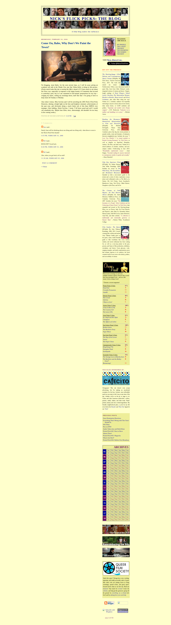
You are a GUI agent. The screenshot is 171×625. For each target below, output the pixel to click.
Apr (120, 450)
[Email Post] (74, 116)
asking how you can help (118, 595)
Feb (112, 450)
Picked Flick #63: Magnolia (112, 435)
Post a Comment (49, 163)
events (120, 589)
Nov (123, 453)
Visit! (106, 409)
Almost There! (107, 433)
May (123, 450)
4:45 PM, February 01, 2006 (52, 135)
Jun (127, 450)
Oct (120, 453)
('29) (107, 312)
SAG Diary (106, 424)
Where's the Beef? (108, 438)
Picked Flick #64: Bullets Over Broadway (116, 440)
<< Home (44, 167)
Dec (127, 453)
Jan (108, 450)
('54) (109, 307)
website (105, 591)
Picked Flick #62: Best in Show (113, 431)
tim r (45, 127)
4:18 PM (69, 116)
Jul (108, 453)
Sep (116, 453)
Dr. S (45, 141)
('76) (108, 347)
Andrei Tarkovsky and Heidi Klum (114, 429)
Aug (112, 453)
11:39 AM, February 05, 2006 (52, 158)
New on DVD (107, 427)
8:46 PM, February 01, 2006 (52, 147)
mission (105, 589)
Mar (116, 450)
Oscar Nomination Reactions (112, 418)
